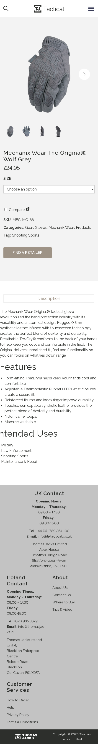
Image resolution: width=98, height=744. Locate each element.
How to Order (18, 700)
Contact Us (61, 595)
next (84, 74)
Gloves (41, 227)
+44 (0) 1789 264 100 (52, 531)
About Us (59, 588)
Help (10, 707)
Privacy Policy (18, 715)
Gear (29, 227)
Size (7, 178)
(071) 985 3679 (26, 621)
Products (83, 227)
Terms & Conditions (22, 722)
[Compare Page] (28, 210)
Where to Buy (63, 602)
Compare (16, 210)
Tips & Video (62, 610)
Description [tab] (49, 298)
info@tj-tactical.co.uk (55, 536)
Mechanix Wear (61, 227)
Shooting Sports (25, 235)
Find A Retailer (28, 252)
